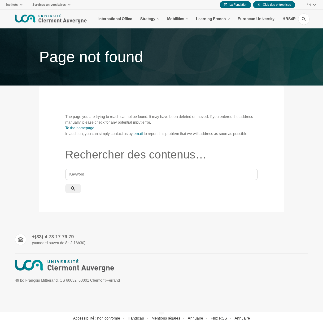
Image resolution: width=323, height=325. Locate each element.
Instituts (12, 4)
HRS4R (289, 19)
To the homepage (79, 128)
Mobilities (175, 19)
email (138, 134)
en (308, 5)
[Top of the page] (22, 310)
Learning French (211, 19)
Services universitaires (49, 4)
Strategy (147, 19)
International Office (115, 19)
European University (256, 19)
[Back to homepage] (51, 19)
